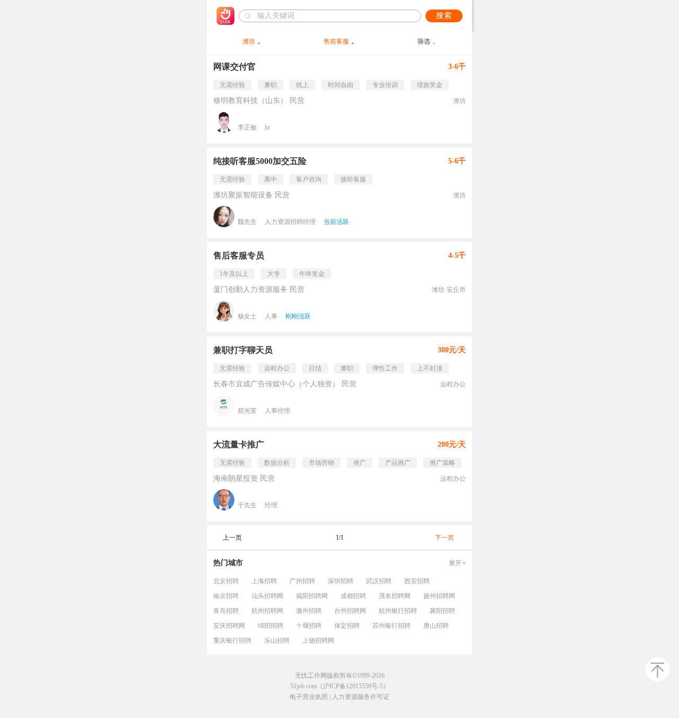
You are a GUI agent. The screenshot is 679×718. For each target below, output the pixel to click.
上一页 (232, 537)
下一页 (444, 537)
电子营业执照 (309, 696)
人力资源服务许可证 (360, 696)
